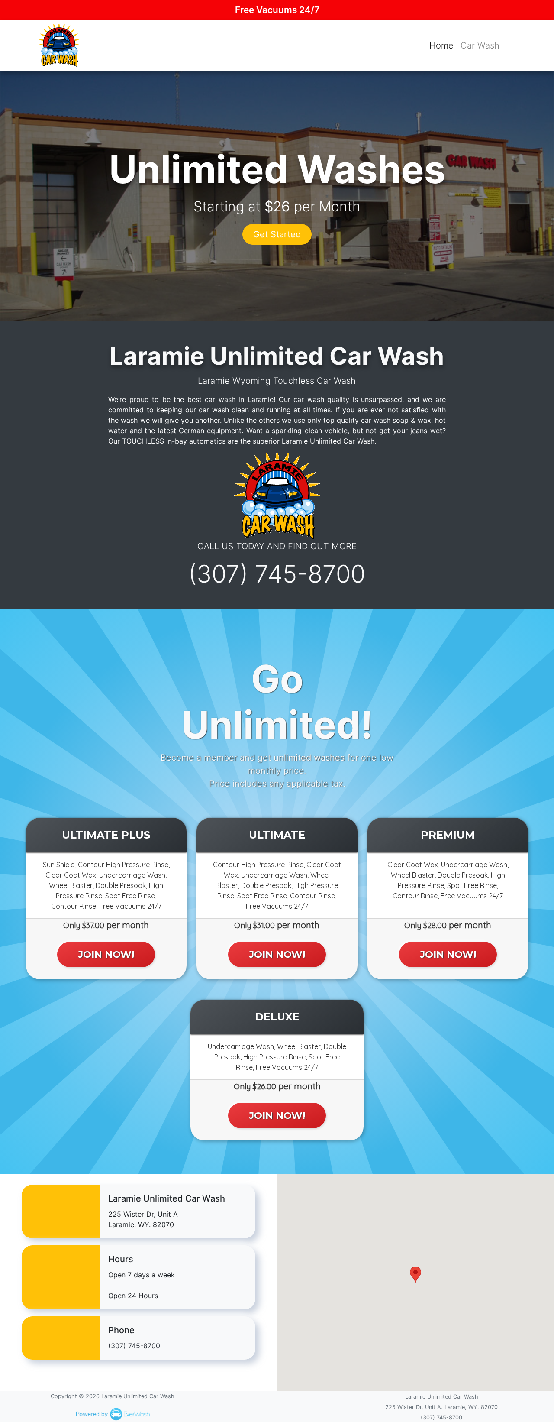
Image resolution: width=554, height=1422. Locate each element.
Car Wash (480, 45)
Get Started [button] (277, 234)
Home (441, 45)
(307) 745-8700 (276, 574)
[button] (415, 1275)
